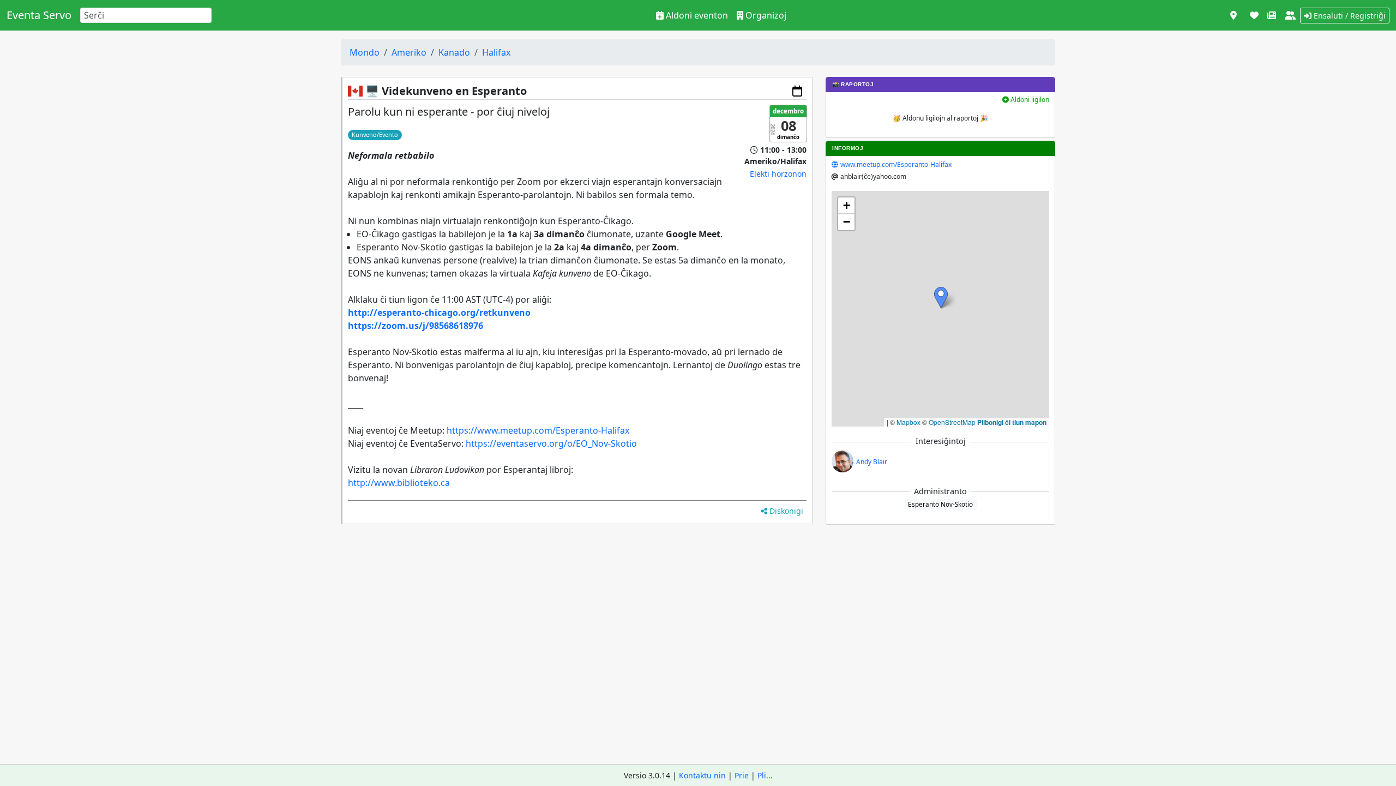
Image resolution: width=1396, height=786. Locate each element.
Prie (742, 775)
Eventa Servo (39, 15)
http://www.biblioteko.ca (399, 483)
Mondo (365, 52)
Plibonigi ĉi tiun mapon (1011, 422)
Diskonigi (785, 511)
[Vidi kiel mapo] (1233, 15)
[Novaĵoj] (1271, 15)
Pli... (765, 775)
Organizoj (764, 15)
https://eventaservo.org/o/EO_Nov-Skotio (551, 443)
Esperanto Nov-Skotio (940, 504)
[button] (941, 297)
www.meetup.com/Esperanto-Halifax (896, 164)
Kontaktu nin (702, 775)
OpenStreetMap (952, 422)
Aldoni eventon (696, 15)
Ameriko (409, 52)
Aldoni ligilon (1029, 99)
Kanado (454, 52)
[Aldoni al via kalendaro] (797, 91)
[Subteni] (1254, 15)
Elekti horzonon (778, 174)
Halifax (496, 52)
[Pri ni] (1290, 15)
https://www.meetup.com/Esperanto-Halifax (538, 430)
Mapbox (908, 422)
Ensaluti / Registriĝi (1348, 15)
